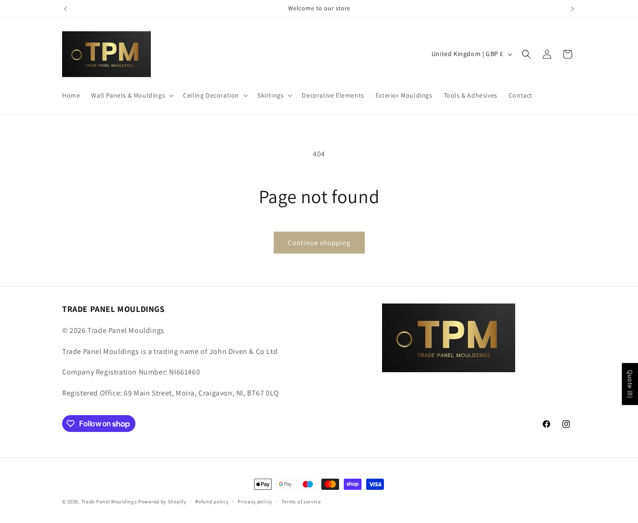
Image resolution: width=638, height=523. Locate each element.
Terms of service (301, 501)
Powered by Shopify (162, 501)
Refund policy (211, 501)
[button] (131, 95)
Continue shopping (319, 242)
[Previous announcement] (65, 9)
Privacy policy (255, 501)
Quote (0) (630, 384)
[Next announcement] (572, 9)
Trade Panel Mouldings (109, 501)
